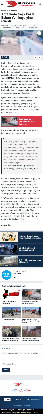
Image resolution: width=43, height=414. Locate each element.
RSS (8, 399)
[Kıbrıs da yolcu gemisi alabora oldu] (11, 294)
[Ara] (40, 4)
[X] (18, 390)
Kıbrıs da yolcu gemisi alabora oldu (9, 302)
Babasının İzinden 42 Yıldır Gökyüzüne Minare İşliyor (10, 339)
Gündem (14, 10)
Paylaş (6, 57)
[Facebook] (14, 390)
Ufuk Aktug (17, 273)
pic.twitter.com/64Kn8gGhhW (17, 165)
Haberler (4, 10)
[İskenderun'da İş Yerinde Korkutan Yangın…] (31, 294)
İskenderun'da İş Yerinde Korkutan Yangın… (30, 302)
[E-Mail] (14, 277)
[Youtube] (29, 390)
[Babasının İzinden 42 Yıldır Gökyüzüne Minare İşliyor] (11, 331)
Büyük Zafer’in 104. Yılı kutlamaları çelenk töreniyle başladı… (31, 320)
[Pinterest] (21, 390)
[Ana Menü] (2, 4)
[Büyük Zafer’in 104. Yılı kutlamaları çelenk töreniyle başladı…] (31, 312)
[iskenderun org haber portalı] (20, 4)
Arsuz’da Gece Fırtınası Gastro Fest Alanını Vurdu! (30, 339)
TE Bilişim (26, 406)
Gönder (6, 370)
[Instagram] (25, 390)
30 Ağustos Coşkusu (8, 319)
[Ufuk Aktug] (6, 275)
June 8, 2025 (32, 168)
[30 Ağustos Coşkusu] (11, 312)
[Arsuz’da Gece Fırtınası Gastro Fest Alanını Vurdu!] (31, 331)
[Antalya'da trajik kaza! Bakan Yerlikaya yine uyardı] (21, 42)
